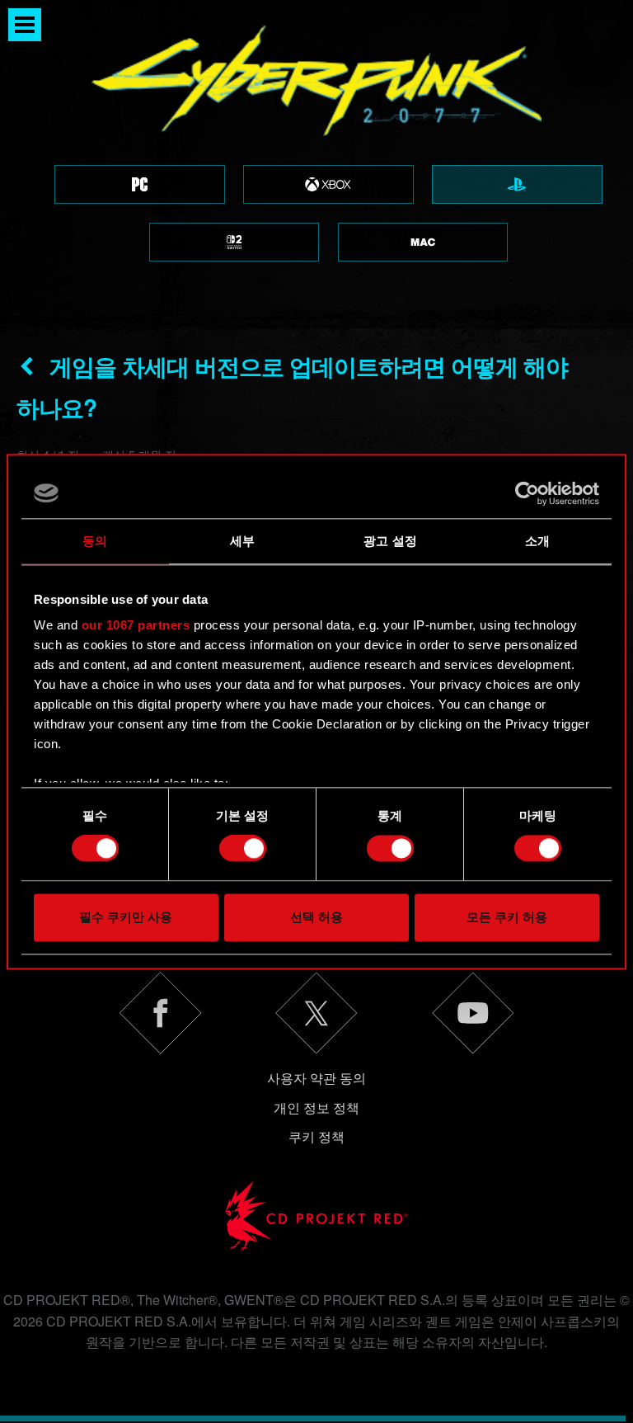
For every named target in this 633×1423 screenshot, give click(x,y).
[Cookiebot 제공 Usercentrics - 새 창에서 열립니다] (527, 493)
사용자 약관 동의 (316, 1077)
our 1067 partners (136, 625)
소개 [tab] (537, 541)
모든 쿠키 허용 (507, 917)
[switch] (242, 849)
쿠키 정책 (316, 1136)
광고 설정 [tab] (390, 541)
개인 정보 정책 (316, 1107)
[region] (316, 164)
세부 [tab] (242, 541)
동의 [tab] (94, 541)
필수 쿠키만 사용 (125, 917)
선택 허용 (316, 917)
